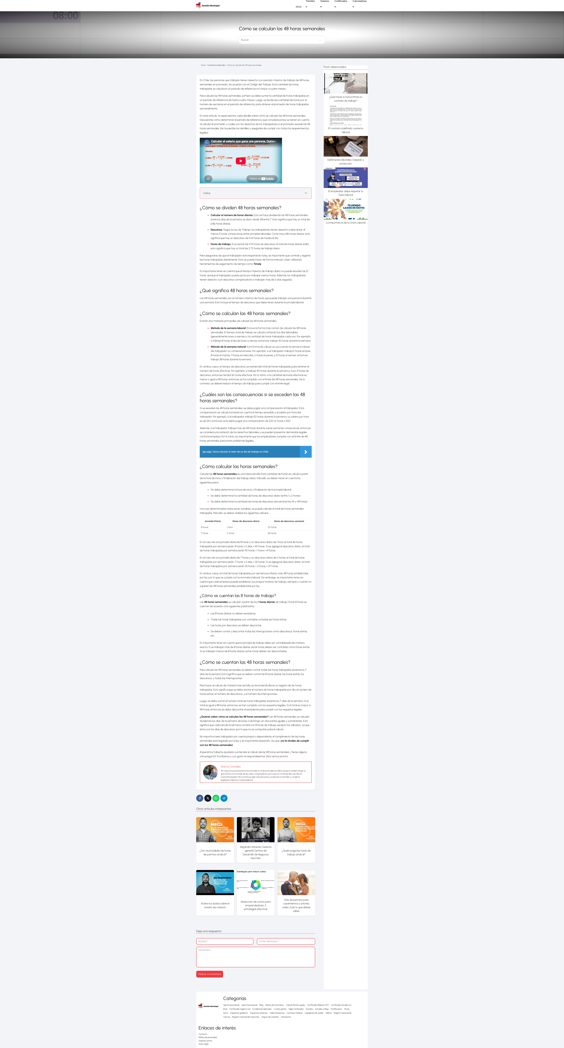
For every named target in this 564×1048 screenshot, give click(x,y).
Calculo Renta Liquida (295, 1005)
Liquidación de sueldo (314, 1013)
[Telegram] (224, 798)
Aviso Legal (203, 1044)
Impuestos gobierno (239, 1013)
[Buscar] (320, 39)
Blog (261, 1005)
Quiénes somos (205, 1040)
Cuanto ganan (280, 1009)
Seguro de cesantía (270, 1017)
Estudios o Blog (321, 1009)
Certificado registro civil (239, 1009)
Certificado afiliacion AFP (318, 1005)
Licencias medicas (295, 1013)
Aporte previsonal (249, 1005)
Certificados (341, 1)
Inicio (298, 7)
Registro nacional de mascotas (245, 1017)
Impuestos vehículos (259, 1013)
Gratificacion (336, 1009)
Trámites (310, 1)
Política (328, 1013)
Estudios (309, 1009)
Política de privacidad (208, 1037)
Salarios (324, 1)
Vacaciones (286, 1017)
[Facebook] (199, 798)
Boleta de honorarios (274, 1005)
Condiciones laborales (262, 1009)
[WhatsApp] (215, 798)
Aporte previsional (231, 1005)
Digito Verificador (296, 1009)
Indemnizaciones (277, 1013)
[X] (207, 798)
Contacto (203, 1034)
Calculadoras (360, 1)
